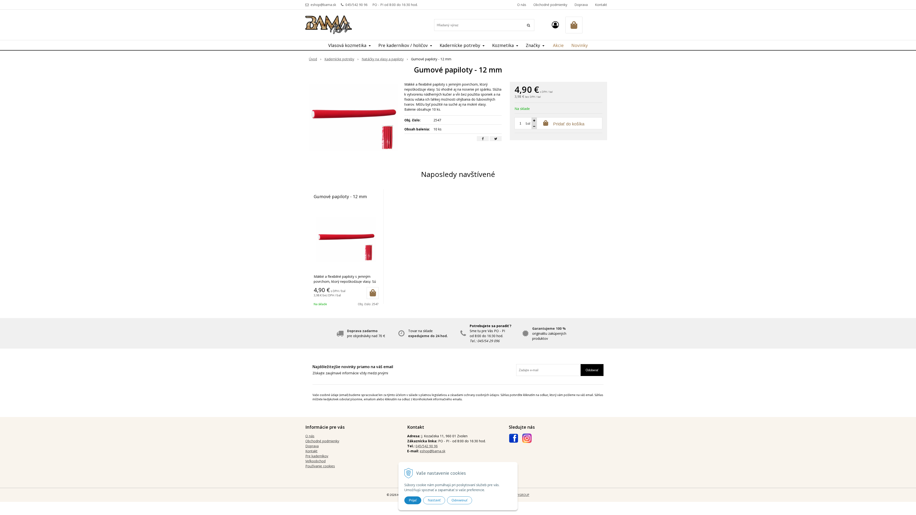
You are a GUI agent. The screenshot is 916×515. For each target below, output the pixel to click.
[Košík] (574, 25)
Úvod (313, 59)
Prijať (413, 500)
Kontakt (601, 4)
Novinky (579, 45)
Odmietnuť (460, 500)
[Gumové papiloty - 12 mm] (353, 117)
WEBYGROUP (520, 495)
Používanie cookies (320, 466)
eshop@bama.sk (323, 4)
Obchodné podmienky (550, 4)
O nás (521, 4)
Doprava (581, 4)
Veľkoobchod (315, 461)
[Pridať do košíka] (373, 293)
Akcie (558, 45)
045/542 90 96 (356, 4)
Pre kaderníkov (316, 456)
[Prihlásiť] (555, 25)
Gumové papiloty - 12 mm (340, 196)
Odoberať (592, 370)
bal (528, 123)
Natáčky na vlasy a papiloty (383, 59)
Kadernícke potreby (339, 59)
